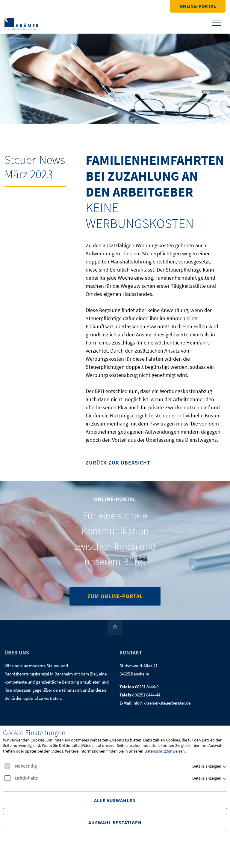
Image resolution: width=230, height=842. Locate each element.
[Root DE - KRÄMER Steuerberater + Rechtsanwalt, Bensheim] (21, 23)
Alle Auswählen (115, 800)
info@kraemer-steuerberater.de (161, 703)
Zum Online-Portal (114, 596)
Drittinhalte (26, 778)
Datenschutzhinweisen (164, 751)
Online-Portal (198, 6)
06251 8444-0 (146, 687)
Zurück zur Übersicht (118, 463)
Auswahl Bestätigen (114, 822)
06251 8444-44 (147, 695)
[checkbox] (7, 766)
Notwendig (26, 766)
